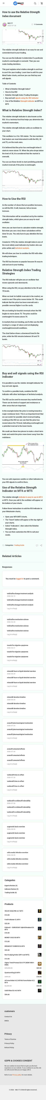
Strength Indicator (27, 101)
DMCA (6, 1021)
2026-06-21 (11, 648)
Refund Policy (9, 1047)
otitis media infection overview (17, 852)
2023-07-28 (12, 25)
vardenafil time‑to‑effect (15, 775)
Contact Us (8, 1016)
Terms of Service (10, 1039)
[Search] (36, 3)
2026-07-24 (11, 725)
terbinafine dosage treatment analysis (20, 593)
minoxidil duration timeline (16, 697)
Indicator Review (10, 889)
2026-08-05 (11, 855)
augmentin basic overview (16, 827)
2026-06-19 (11, 596)
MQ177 (10, 23)
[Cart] (41, 3)
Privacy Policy (9, 1043)
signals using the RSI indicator (27, 98)
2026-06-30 (11, 700)
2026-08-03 (11, 829)
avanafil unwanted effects (16, 749)
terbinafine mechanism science (18, 619)
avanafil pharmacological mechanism (20, 723)
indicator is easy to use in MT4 (31, 497)
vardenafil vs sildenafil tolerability (18, 801)
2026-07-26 (11, 751)
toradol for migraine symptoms (17, 645)
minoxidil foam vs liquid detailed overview (21, 671)
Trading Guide (19, 545)
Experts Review (10, 886)
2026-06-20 (11, 622)
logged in (19, 579)
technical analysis (22, 248)
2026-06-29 (11, 674)
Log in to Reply (12, 608)
